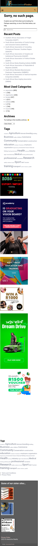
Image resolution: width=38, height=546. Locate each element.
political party (29, 154)
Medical (18, 154)
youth (30, 166)
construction (32, 141)
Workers (26, 166)
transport (17, 166)
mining (24, 154)
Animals (23, 133)
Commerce (26, 137)
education (9, 144)
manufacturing (10, 154)
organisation (9, 95)
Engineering (15, 147)
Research (28, 157)
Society (7, 97)
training (8, 166)
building (35, 133)
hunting (27, 151)
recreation (20, 158)
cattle (15, 137)
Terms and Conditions (9, 473)
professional (10, 158)
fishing (6, 151)
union (22, 166)
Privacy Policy (6, 475)
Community (10, 140)
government (14, 151)
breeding (29, 133)
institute (8, 102)
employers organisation (28, 453)
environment (22, 147)
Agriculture (14, 133)
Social (12, 162)
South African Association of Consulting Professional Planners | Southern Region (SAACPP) (18, 49)
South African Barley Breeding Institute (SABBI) (20, 63)
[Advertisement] (19, 418)
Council (7, 109)
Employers (21, 145)
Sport (18, 162)
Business (8, 136)
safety (5, 162)
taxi (22, 162)
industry (32, 151)
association (9, 90)
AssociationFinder (10, 544)
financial (32, 147)
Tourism (26, 162)
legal (5, 154)
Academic (6, 133)
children (19, 137)
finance (27, 147)
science (9, 162)
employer (16, 145)
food (9, 151)
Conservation (23, 141)
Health (21, 150)
